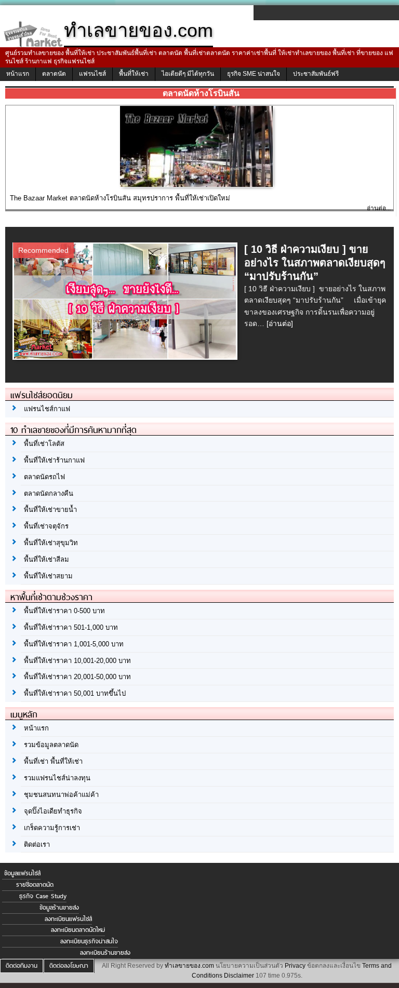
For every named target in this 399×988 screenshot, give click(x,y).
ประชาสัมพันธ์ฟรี (316, 73)
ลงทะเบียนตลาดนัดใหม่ (78, 930)
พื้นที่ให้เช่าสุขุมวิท (51, 543)
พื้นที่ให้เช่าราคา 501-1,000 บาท (71, 627)
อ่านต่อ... (379, 208)
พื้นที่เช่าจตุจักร (46, 526)
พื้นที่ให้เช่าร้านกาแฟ (54, 460)
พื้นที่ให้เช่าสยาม (48, 576)
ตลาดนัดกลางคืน (48, 493)
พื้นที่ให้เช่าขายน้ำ (50, 509)
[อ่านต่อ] (280, 323)
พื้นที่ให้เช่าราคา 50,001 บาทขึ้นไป (75, 693)
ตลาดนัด (54, 73)
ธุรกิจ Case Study (42, 896)
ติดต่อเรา (37, 844)
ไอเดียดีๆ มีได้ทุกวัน (188, 73)
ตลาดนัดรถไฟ (44, 477)
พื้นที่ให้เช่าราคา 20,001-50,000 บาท (77, 677)
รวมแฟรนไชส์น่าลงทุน (57, 778)
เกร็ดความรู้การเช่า (52, 828)
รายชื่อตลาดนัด (35, 884)
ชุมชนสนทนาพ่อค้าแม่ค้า (61, 794)
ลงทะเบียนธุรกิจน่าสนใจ (89, 941)
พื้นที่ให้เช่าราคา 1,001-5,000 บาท (74, 644)
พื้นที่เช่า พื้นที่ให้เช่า (53, 761)
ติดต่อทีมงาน (21, 965)
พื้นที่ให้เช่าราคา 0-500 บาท (64, 611)
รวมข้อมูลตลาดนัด (51, 745)
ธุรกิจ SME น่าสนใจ (253, 73)
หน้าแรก (17, 73)
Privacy (295, 965)
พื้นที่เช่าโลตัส (44, 444)
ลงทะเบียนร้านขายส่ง (105, 953)
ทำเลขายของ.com (189, 965)
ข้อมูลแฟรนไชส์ (22, 873)
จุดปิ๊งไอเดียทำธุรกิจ (53, 811)
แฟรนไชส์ (92, 73)
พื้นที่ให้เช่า (134, 73)
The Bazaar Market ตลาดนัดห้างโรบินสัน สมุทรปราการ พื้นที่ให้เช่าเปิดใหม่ (120, 198)
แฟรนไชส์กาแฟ (47, 409)
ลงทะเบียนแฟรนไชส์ (68, 919)
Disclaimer (239, 975)
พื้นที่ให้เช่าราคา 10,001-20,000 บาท (77, 661)
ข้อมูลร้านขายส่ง (59, 907)
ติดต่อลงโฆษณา (68, 965)
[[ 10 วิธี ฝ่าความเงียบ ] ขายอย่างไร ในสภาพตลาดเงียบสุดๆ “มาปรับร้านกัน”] (126, 357)
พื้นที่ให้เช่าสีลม (46, 559)
